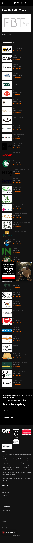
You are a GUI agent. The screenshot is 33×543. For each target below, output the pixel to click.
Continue (8, 278)
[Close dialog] (31, 262)
